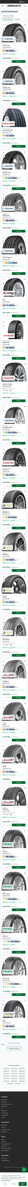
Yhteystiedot (4, 1158)
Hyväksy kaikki (23, 1184)
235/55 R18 (14, 1076)
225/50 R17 (6, 1076)
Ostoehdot (3, 1131)
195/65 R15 (14, 1073)
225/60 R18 (22, 1076)
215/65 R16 (14, 1068)
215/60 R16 (6, 1078)
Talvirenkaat (4, 1102)
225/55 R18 (10, 1083)
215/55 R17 (6, 1081)
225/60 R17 (18, 1083)
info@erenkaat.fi (5, 1160)
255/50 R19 (14, 1078)
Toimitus (3, 1127)
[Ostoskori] (25, 6)
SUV (2, 1108)
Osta (19, 61)
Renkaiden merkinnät (6, 1148)
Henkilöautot (4, 1106)
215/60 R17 (6, 1071)
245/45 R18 (14, 1081)
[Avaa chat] (24, 1169)
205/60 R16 (22, 1071)
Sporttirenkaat (4, 1113)
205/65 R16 (22, 1078)
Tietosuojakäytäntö (5, 1144)
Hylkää (5, 1184)
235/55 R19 (14, 1071)
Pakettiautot (4, 1110)
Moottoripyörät (4, 1115)
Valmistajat (3, 1141)
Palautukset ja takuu (5, 1129)
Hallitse (14, 1184)
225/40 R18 (22, 1081)
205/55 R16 (6, 1068)
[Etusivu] (14, 6)
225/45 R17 (22, 1068)
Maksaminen (4, 1125)
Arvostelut (3, 1146)
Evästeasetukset (5, 1150)
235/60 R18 (22, 1073)
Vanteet (3, 1117)
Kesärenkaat (4, 1099)
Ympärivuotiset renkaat (6, 1104)
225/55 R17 (6, 1073)
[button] (4, 51)
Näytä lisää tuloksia (14, 1048)
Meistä (2, 1139)
